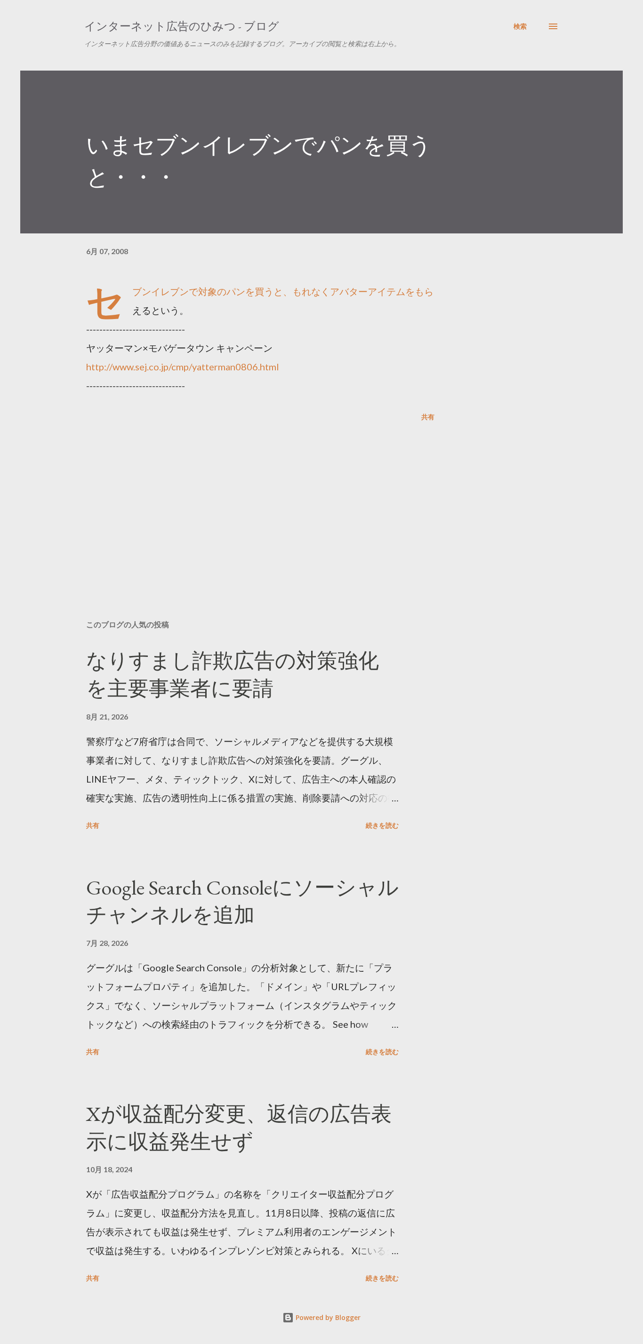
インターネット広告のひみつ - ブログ (181, 26)
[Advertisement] (245, 502)
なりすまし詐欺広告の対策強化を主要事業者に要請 (232, 674)
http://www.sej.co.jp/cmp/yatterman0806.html (182, 366)
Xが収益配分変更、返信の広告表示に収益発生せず (239, 1127)
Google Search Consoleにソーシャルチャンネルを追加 (242, 901)
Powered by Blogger (327, 1317)
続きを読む (382, 825)
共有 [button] (427, 417)
